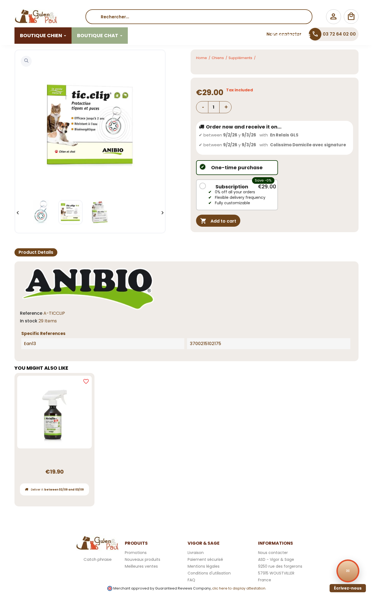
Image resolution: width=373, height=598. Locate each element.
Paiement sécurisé (205, 559)
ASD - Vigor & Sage (276, 559)
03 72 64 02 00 (334, 34)
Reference (31, 313)
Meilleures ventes (141, 566)
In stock (28, 321)
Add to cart (218, 221)
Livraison (196, 552)
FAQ (191, 580)
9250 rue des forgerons (280, 566)
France (264, 580)
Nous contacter (273, 552)
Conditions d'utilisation (209, 573)
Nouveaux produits (142, 559)
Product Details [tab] (36, 252)
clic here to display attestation (238, 588)
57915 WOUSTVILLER (276, 573)
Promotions (136, 552)
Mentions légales (204, 566)
